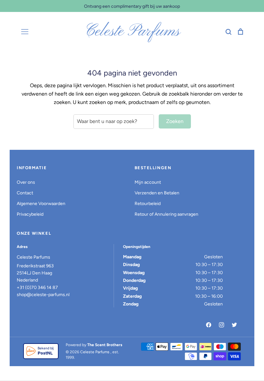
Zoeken (175, 121)
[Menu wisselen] (25, 31)
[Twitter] (234, 324)
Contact (25, 193)
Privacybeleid (30, 214)
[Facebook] (208, 324)
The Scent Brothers (104, 345)
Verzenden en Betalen (157, 193)
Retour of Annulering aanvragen (166, 214)
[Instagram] (221, 324)
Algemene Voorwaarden (41, 203)
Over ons (26, 182)
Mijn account (148, 182)
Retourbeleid (148, 203)
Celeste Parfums (132, 32)
